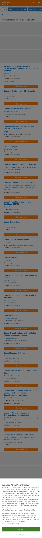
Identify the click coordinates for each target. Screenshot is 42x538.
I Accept (21, 529)
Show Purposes (21, 535)
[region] (21, 508)
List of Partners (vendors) (10, 524)
